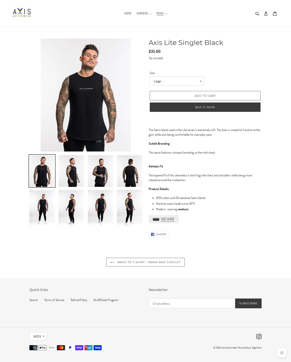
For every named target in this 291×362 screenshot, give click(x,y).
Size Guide (167, 219)
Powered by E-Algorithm (250, 347)
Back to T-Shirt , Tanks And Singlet (148, 262)
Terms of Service (54, 300)
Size (152, 73)
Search (33, 300)
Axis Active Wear (229, 347)
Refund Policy (79, 300)
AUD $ (37, 336)
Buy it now (205, 107)
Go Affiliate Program (106, 300)
